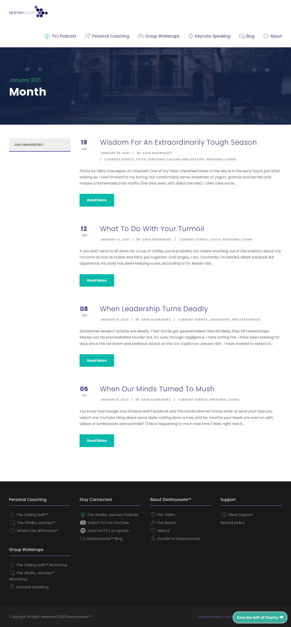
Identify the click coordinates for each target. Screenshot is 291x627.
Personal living (221, 159)
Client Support (240, 514)
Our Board (165, 522)
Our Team (165, 514)
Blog (249, 36)
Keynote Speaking (212, 36)
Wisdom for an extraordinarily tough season (178, 142)
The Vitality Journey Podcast (112, 514)
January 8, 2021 (114, 319)
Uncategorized (246, 319)
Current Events (119, 159)
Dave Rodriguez (157, 153)
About (275, 36)
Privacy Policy (210, 616)
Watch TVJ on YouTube (107, 522)
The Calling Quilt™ (31, 514)
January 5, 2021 (114, 399)
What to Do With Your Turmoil (152, 229)
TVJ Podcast (63, 36)
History (163, 530)
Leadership (220, 319)
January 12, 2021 (115, 239)
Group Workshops (161, 36)
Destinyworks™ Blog (104, 538)
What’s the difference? (37, 530)
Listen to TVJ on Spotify (107, 530)
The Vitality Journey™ (35, 522)
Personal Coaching (110, 36)
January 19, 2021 (115, 153)
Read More (97, 200)
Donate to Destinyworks (178, 538)
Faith (141, 159)
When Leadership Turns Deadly (154, 309)
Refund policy (233, 522)
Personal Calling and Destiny (176, 159)
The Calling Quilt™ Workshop (41, 565)
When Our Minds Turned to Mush (157, 389)
